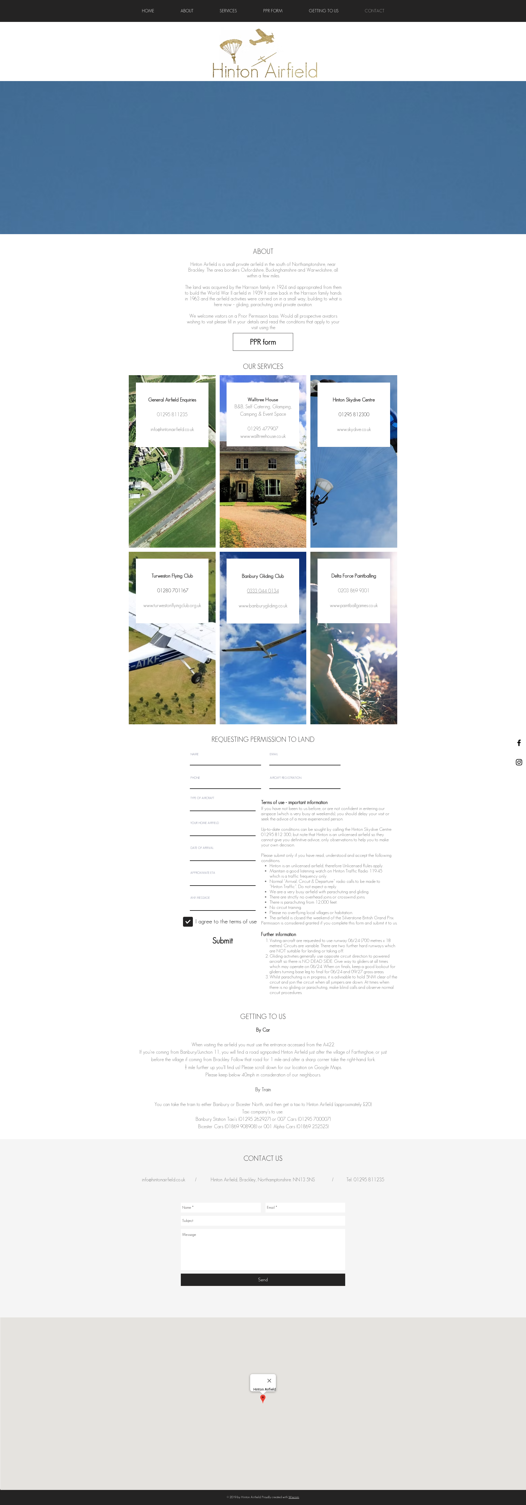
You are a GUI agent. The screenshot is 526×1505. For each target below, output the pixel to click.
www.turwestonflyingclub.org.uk (172, 605)
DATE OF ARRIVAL (201, 847)
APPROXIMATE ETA (202, 872)
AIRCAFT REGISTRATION (285, 777)
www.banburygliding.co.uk (263, 605)
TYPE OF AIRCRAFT (202, 798)
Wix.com (293, 1497)
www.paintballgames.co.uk (354, 605)
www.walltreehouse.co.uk (263, 436)
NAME (194, 754)
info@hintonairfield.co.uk (172, 429)
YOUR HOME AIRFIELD (204, 823)
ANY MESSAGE (200, 897)
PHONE (195, 777)
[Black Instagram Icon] (519, 762)
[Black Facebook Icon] (519, 743)
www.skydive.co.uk (354, 429)
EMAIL (274, 754)
